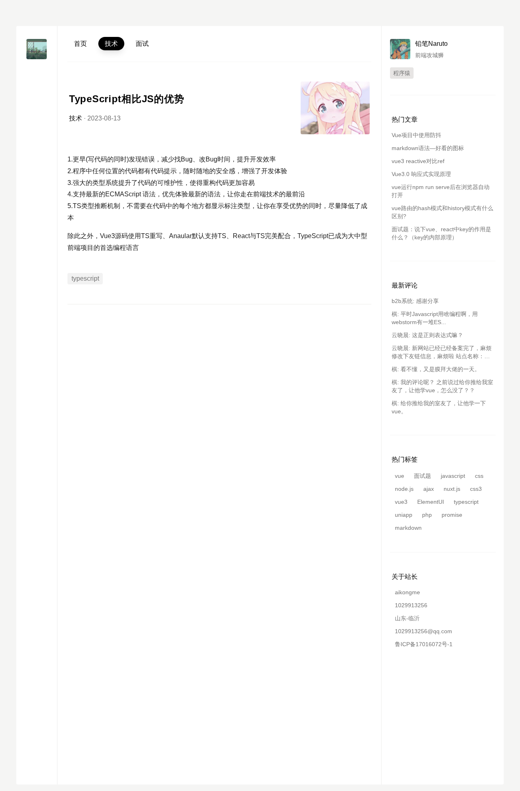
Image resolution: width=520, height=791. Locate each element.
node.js (404, 489)
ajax (428, 489)
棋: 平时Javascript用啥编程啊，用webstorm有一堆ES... (435, 318)
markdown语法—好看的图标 (428, 148)
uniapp (403, 515)
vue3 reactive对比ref (418, 161)
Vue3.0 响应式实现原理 (421, 174)
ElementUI (430, 502)
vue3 (401, 502)
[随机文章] (36, 106)
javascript (453, 476)
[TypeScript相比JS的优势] (335, 108)
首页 (80, 43)
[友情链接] (36, 91)
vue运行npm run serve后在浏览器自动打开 (441, 191)
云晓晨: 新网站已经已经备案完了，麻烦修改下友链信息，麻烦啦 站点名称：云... (442, 352)
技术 (111, 43)
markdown (408, 527)
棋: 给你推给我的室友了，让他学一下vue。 (439, 407)
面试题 (422, 476)
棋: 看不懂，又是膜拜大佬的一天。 (436, 369)
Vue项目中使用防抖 (416, 135)
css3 (476, 489)
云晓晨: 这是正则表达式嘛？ (427, 335)
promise (452, 515)
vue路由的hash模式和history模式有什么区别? (442, 212)
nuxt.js (452, 489)
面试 (142, 43)
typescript (85, 278)
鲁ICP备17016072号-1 (424, 644)
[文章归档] (36, 76)
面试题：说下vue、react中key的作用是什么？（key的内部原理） (441, 233)
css (479, 476)
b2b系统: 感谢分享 (415, 301)
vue (399, 476)
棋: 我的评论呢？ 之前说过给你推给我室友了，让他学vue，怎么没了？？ (442, 386)
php (427, 515)
